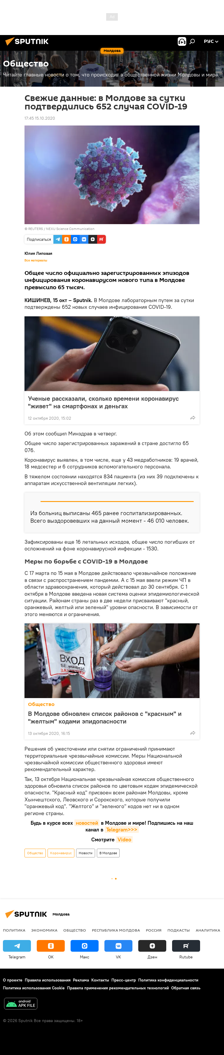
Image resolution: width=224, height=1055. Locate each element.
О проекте (12, 980)
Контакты (100, 980)
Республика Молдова (116, 930)
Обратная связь (185, 988)
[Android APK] (21, 1004)
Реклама (81, 980)
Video (124, 839)
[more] (193, 417)
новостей (87, 822)
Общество (41, 704)
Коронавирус (61, 853)
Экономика (44, 930)
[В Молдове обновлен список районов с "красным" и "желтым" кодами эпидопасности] (112, 660)
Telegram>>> (121, 829)
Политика (14, 930)
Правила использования (48, 980)
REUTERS (35, 228)
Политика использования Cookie (34, 988)
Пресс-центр (123, 980)
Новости (85, 853)
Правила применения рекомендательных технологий (118, 988)
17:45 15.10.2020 (39, 118)
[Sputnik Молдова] (28, 46)
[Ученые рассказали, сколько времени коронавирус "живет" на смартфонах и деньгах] (112, 353)
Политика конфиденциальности (168, 980)
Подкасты (178, 930)
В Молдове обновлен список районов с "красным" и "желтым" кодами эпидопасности (105, 717)
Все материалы (35, 260)
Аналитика (208, 930)
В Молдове (108, 853)
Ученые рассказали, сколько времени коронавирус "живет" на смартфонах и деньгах (103, 402)
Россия (154, 930)
